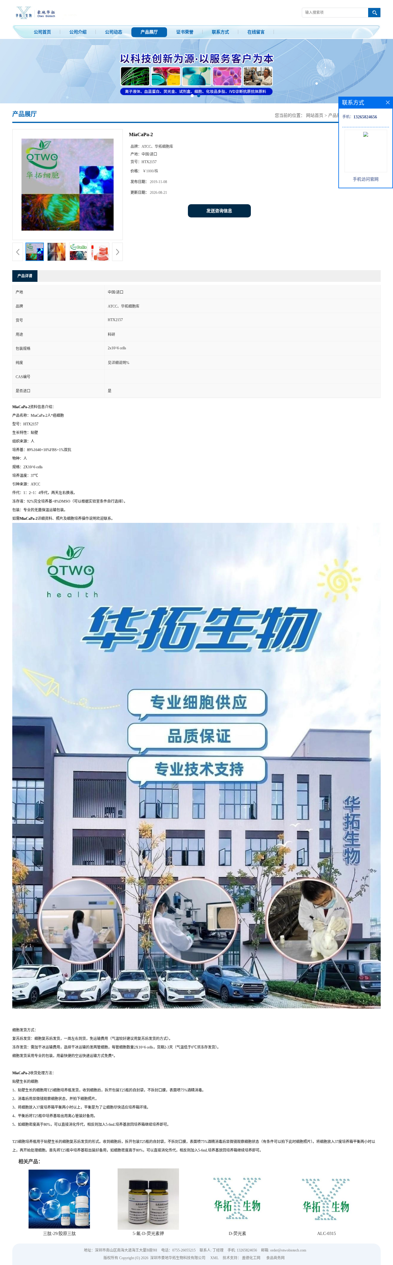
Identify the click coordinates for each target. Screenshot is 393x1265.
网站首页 (314, 115)
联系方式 (220, 32)
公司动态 (113, 32)
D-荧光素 (237, 1233)
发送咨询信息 (219, 211)
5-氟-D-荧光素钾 (148, 1233)
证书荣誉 (184, 32)
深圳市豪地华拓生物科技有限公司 (177, 1258)
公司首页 (42, 32)
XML (214, 1258)
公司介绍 (78, 32)
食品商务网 (275, 1258)
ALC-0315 (326, 1233)
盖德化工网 (251, 1258)
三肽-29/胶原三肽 (59, 1233)
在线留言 (256, 32)
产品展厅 (149, 32)
